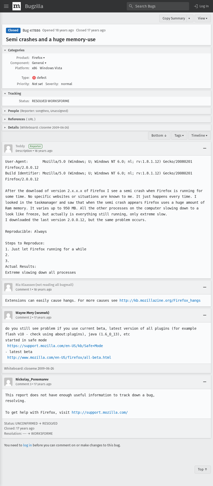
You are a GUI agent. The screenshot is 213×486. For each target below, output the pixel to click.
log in (27, 445)
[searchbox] (158, 6)
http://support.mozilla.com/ (100, 412)
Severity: (51, 84)
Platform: (22, 68)
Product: (22, 58)
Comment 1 (23, 289)
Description (24, 151)
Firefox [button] (38, 58)
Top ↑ (203, 469)
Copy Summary (174, 18)
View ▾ (203, 18)
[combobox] (158, 6)
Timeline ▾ (199, 135)
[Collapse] (205, 148)
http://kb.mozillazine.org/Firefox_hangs (160, 300)
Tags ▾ (179, 135)
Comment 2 (23, 317)
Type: (25, 78)
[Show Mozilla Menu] (16, 6)
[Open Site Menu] (6, 6)
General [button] (39, 63)
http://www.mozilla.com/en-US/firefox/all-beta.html (59, 357)
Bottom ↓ (159, 135)
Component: (19, 63)
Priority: (23, 84)
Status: (24, 101)
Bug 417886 (31, 30)
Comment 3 (23, 384)
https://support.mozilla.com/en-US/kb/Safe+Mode (55, 346)
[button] (201, 6)
